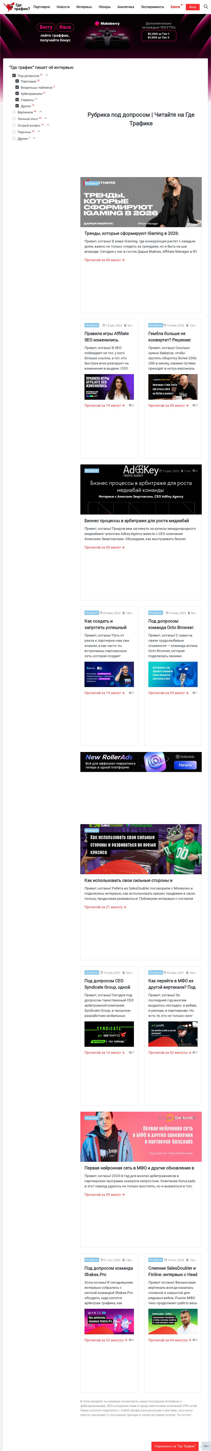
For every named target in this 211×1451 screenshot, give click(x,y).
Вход (192, 7)
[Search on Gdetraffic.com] (206, 7)
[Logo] (16, 7)
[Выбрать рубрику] (14, 75)
